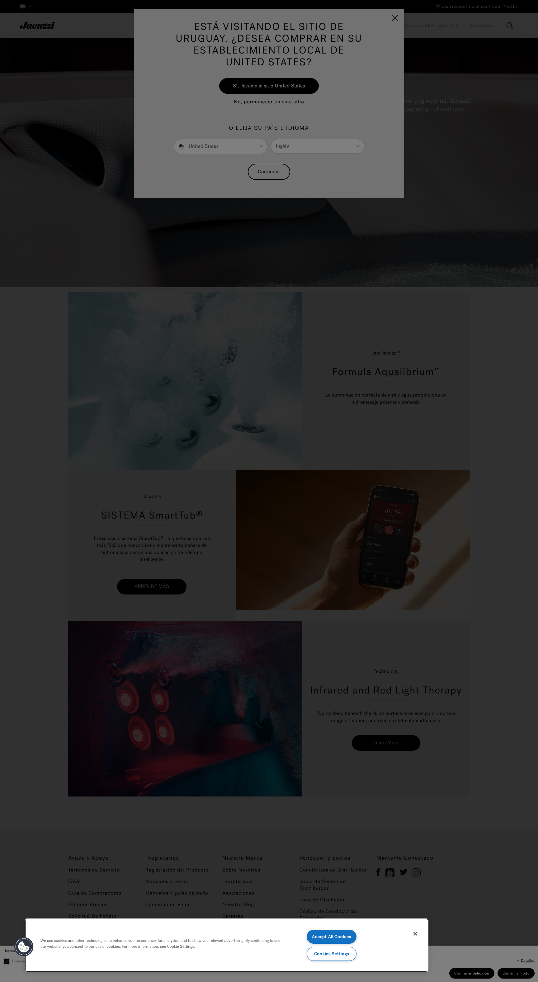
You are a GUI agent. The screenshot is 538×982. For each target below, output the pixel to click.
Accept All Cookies (331, 937)
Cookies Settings (331, 954)
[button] (24, 947)
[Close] (415, 934)
